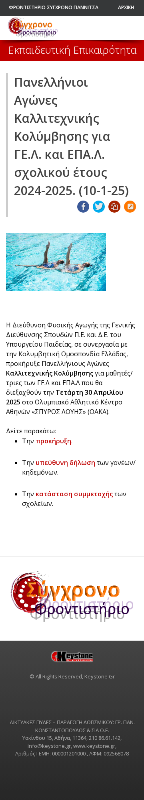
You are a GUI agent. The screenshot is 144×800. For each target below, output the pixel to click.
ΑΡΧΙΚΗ (126, 7)
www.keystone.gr (94, 745)
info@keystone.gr (49, 745)
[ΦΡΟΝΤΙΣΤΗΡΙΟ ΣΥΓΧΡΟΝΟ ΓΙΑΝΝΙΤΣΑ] (33, 28)
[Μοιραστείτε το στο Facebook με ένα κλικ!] (83, 207)
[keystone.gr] (72, 656)
